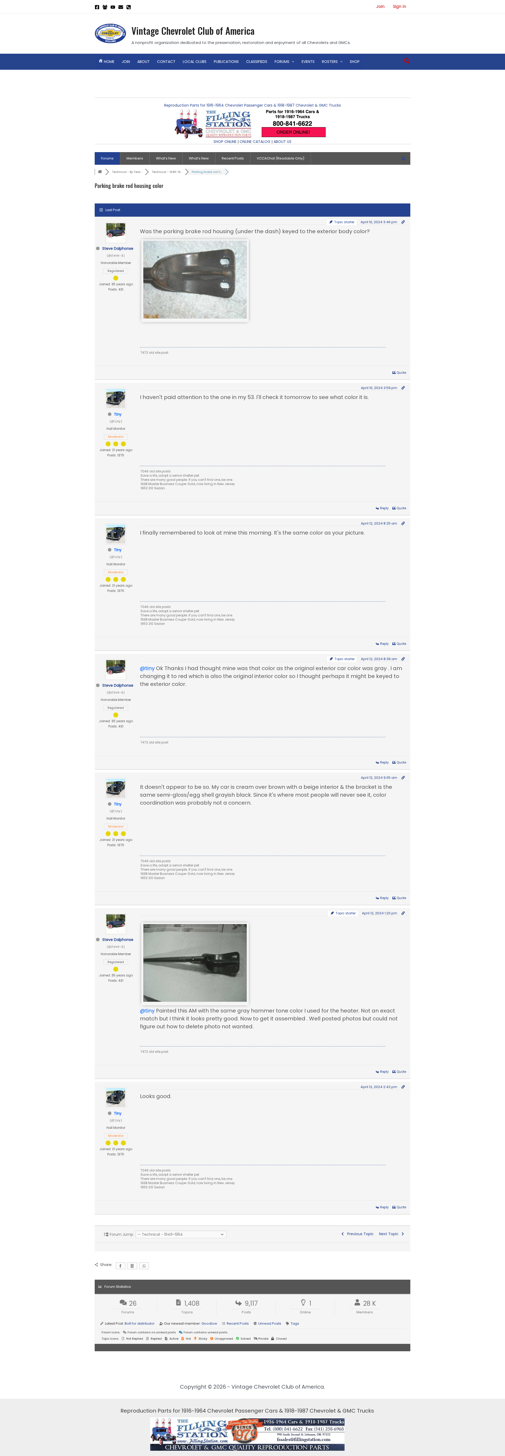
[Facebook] (97, 7)
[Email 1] (120, 7)
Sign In (399, 6)
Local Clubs (194, 61)
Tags (295, 1323)
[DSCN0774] (195, 1000)
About (143, 61)
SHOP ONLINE (225, 141)
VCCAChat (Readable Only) (280, 158)
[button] (291, 61)
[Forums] (100, 172)
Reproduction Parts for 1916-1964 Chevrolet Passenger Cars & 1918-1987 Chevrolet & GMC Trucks (252, 105)
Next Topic (390, 1233)
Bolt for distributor (140, 1323)
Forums (282, 61)
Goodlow (209, 1323)
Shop (355, 61)
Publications (226, 61)
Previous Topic (359, 1233)
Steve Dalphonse (117, 248)
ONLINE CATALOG (255, 141)
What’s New (166, 158)
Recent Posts (233, 158)
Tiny (118, 414)
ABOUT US (282, 141)
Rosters (330, 61)
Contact (166, 61)
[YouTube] (112, 7)
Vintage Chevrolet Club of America (193, 30)
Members (135, 158)
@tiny (147, 668)
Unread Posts (269, 1323)
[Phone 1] (128, 7)
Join (380, 6)
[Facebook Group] (105, 7)
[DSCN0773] (195, 317)
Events (308, 61)
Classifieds (256, 61)
